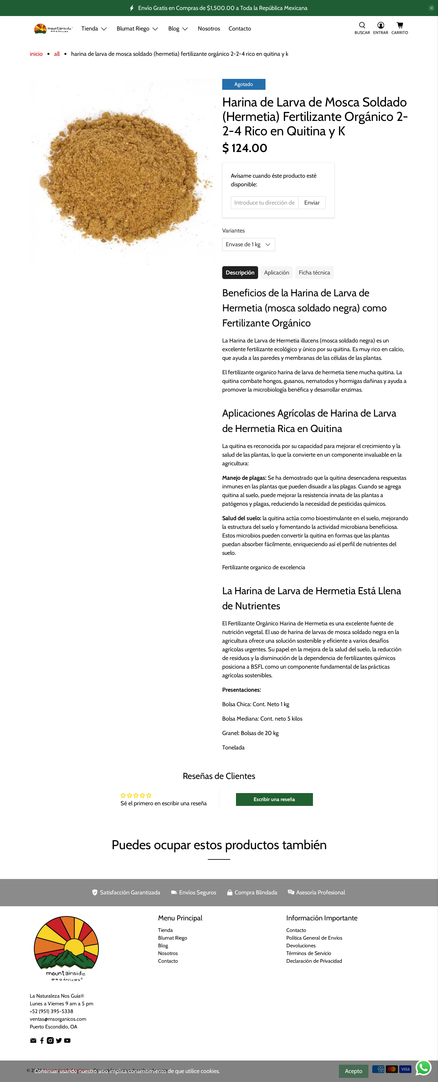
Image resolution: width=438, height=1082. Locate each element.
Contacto (240, 28)
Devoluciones (301, 946)
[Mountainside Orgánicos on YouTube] (67, 1042)
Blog (163, 946)
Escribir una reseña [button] (274, 799)
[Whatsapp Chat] (424, 1068)
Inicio (36, 54)
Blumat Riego (172, 938)
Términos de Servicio (308, 953)
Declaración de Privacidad (314, 961)
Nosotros (209, 28)
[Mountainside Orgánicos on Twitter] (59, 1042)
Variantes (233, 230)
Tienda (89, 28)
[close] (431, 8)
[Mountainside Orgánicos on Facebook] (42, 1042)
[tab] (240, 272)
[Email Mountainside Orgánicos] (33, 1042)
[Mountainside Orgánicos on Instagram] (50, 1042)
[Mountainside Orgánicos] (53, 29)
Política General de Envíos (314, 938)
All (57, 54)
